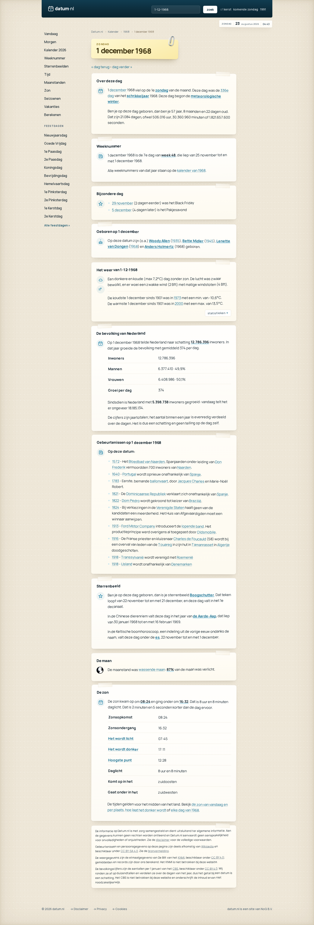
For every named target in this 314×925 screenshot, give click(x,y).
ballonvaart (159, 481)
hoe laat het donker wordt (145, 809)
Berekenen (52, 114)
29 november (122, 203)
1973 (177, 297)
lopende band (193, 526)
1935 (175, 240)
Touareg (165, 544)
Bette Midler (193, 240)
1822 (115, 500)
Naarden (184, 467)
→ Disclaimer (79, 909)
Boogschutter (202, 594)
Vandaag (51, 33)
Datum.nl (97, 32)
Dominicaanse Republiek (146, 493)
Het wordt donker (123, 749)
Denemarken (181, 564)
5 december (122, 209)
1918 (115, 557)
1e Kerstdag (53, 208)
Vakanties (51, 106)
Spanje (195, 474)
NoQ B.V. (266, 909)
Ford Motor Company (138, 526)
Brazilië (195, 500)
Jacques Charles (191, 481)
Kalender (113, 32)
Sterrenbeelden (56, 66)
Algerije (223, 544)
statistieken (216, 313)
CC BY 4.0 (217, 857)
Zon (47, 90)
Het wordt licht (121, 738)
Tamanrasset (202, 544)
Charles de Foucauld (189, 538)
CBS (175, 869)
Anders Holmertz (159, 246)
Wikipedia (207, 846)
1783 (115, 480)
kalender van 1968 (191, 170)
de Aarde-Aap (204, 616)
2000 (179, 303)
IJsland (126, 563)
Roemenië (185, 557)
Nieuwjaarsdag (55, 135)
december (118, 89)
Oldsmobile (206, 531)
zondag (161, 90)
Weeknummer (54, 58)
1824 (115, 507)
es (157, 637)
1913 (115, 525)
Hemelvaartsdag (56, 183)
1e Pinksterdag (55, 191)
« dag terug (100, 66)
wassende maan (152, 669)
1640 (116, 473)
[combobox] (175, 9)
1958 (134, 246)
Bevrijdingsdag (55, 175)
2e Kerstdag (53, 216)
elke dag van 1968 (185, 810)
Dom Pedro (131, 500)
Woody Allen (159, 240)
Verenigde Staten (170, 507)
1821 (115, 493)
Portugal (129, 473)
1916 (115, 538)
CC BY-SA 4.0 (129, 851)
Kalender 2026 (55, 50)
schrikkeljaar (138, 95)
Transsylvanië (132, 557)
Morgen (50, 42)
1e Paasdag (53, 151)
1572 (115, 461)
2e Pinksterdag (55, 200)
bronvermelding (158, 851)
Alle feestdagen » (57, 225)
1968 (126, 32)
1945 (209, 240)
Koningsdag (53, 167)
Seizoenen (52, 98)
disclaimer (163, 840)
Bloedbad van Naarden (147, 461)
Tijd (47, 74)
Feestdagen (54, 126)
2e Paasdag (53, 159)
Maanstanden (54, 82)
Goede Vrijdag (55, 143)
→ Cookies (119, 909)
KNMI (181, 857)
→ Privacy (100, 909)
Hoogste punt (120, 760)
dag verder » (122, 66)
